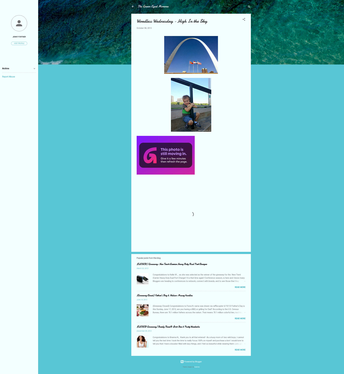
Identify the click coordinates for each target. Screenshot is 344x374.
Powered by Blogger (193, 361)
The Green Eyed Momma (153, 6)
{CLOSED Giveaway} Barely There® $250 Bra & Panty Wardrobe (168, 326)
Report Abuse (8, 76)
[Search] (249, 7)
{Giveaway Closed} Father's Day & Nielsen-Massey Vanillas (165, 295)
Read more (240, 287)
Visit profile (19, 43)
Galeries (197, 367)
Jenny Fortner (19, 37)
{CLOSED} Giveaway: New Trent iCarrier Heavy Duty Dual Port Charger (172, 264)
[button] (244, 20)
